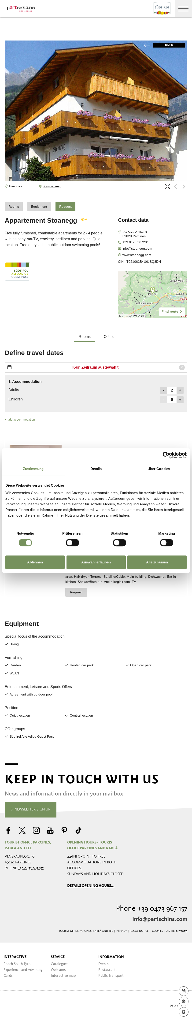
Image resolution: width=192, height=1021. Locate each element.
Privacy (121, 931)
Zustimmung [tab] (33, 469)
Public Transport (111, 976)
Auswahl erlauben (96, 562)
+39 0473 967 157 (31, 868)
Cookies (157, 931)
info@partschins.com (159, 919)
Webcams (58, 970)
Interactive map (63, 976)
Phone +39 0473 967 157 (151, 909)
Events (103, 964)
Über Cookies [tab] (159, 469)
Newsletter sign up (32, 809)
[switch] (72, 542)
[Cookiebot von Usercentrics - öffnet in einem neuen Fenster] (166, 455)
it (178, 1005)
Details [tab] (96, 469)
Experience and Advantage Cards (24, 973)
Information (111, 957)
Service (58, 957)
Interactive (15, 957)
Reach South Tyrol (17, 964)
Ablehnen (35, 562)
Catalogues (59, 964)
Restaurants (107, 970)
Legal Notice (139, 931)
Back (169, 45)
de (171, 1005)
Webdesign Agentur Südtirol (10, 1006)
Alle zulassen (157, 562)
